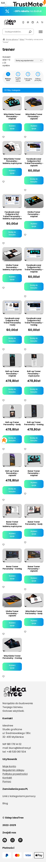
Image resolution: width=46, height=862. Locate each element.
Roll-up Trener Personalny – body (12, 423)
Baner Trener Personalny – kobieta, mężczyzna (12, 524)
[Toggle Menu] (41, 32)
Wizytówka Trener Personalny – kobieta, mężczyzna (12, 161)
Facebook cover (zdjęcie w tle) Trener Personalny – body (12, 321)
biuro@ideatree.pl (20, 748)
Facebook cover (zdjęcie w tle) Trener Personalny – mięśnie (34, 268)
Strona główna (12, 39)
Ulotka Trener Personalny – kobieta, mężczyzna (12, 267)
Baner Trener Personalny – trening (12, 568)
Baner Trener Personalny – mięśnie (34, 473)
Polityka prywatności (15, 774)
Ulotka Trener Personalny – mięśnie (33, 214)
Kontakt (7, 777)
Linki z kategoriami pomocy (19, 796)
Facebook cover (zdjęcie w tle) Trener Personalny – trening (34, 321)
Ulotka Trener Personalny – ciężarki (12, 613)
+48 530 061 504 (16, 751)
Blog (5, 803)
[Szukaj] (30, 31)
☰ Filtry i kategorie (12, 90)
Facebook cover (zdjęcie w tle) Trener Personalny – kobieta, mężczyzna (12, 215)
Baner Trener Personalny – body (34, 523)
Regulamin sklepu (13, 770)
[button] (3, 137)
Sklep (22, 39)
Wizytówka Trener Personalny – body (34, 612)
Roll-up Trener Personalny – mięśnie (12, 373)
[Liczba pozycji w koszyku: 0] (42, 22)
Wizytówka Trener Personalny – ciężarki (33, 116)
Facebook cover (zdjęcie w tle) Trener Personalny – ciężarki (34, 162)
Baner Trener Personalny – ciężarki (34, 569)
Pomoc (6, 781)
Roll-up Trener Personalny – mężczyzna (34, 373)
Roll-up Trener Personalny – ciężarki (12, 473)
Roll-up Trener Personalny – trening (33, 423)
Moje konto (9, 766)
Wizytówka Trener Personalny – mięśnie (12, 116)
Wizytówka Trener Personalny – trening (12, 657)
